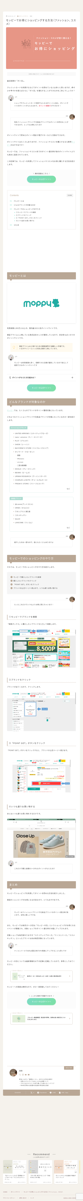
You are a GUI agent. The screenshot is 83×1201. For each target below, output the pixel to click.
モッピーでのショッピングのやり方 (27, 209)
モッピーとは (19, 201)
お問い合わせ (23, 1198)
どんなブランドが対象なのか (24, 205)
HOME (5, 1192)
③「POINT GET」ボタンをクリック (29, 218)
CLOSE (70, 195)
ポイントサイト (23, 16)
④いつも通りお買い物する (25, 220)
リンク (32, 1198)
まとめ (16, 225)
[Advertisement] (41, 249)
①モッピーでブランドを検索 (26, 212)
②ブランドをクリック (23, 215)
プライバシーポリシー (9, 1198)
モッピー (10, 410)
